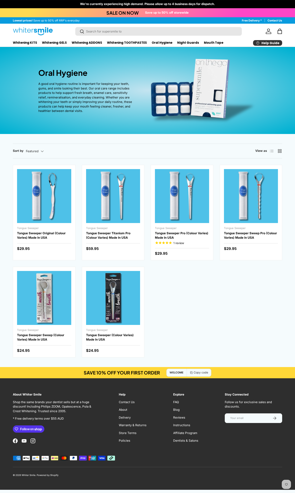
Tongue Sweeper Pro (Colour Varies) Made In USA (181, 235)
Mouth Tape (213, 43)
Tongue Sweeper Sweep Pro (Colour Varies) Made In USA (250, 235)
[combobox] (158, 31)
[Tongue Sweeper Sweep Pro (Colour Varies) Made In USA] (251, 196)
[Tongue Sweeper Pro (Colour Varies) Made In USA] (182, 196)
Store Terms (127, 433)
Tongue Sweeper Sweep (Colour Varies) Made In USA (40, 337)
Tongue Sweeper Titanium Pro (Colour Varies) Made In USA (108, 235)
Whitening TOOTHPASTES (127, 43)
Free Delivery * (252, 20)
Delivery (125, 417)
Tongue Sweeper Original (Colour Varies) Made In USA (41, 235)
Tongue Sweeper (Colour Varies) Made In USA (110, 337)
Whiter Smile (29, 475)
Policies (124, 440)
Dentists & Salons (185, 440)
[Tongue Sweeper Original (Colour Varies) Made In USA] (44, 196)
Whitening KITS (25, 43)
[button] (279, 31)
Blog (176, 410)
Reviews (179, 417)
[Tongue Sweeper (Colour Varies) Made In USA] (113, 298)
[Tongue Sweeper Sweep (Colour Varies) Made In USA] (44, 298)
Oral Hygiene (162, 43)
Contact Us (275, 20)
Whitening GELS (54, 43)
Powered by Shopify (47, 475)
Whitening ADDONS (87, 43)
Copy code (201, 372)
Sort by (18, 151)
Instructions (181, 425)
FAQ (176, 402)
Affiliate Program (185, 433)
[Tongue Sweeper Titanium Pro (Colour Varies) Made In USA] (113, 196)
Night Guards (188, 43)
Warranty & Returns (132, 425)
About (123, 410)
